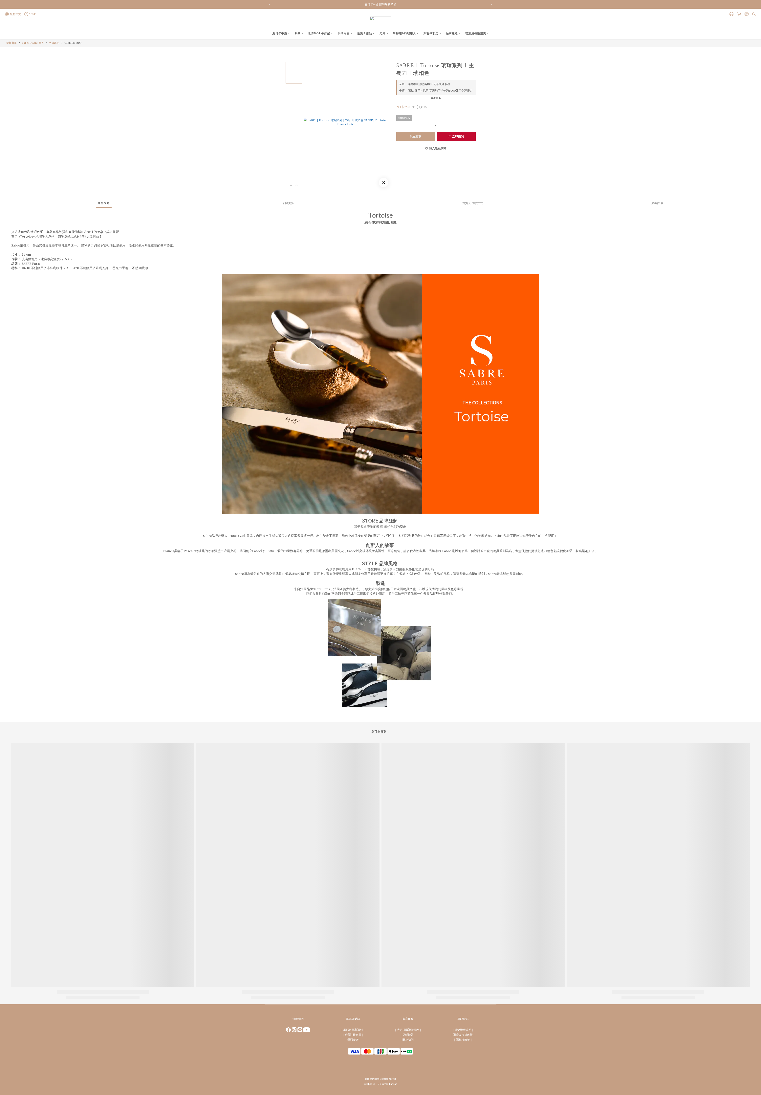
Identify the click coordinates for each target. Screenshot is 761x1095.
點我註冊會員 (353, 1035)
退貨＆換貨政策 (463, 1035)
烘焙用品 (344, 33)
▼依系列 (54, 42)
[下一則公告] (491, 4)
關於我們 (408, 1039)
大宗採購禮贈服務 (408, 1030)
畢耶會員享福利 (353, 1030)
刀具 (382, 33)
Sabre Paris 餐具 (33, 42)
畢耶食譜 (353, 1039)
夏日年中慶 (279, 33)
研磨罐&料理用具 (404, 33)
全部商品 (11, 42)
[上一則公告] (269, 4)
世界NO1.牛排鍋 (319, 33)
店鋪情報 (408, 1035)
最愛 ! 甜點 (364, 33)
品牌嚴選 (452, 33)
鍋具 (298, 33)
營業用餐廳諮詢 (475, 33)
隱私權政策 (463, 1039)
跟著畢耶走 (431, 33)
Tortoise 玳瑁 (73, 42)
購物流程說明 (463, 1030)
